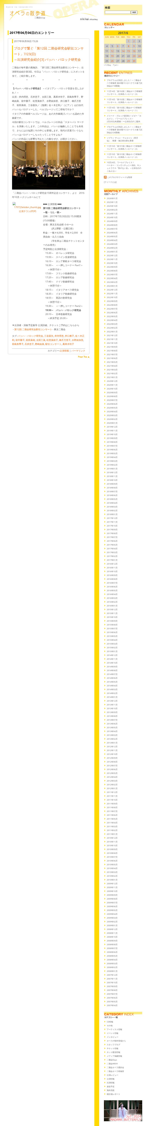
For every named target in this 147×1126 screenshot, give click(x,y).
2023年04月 (112, 278)
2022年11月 (112, 293)
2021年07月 (112, 354)
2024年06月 (112, 232)
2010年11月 (112, 841)
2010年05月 (112, 864)
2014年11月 (112, 659)
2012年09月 (112, 758)
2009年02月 (112, 921)
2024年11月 (112, 213)
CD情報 (110, 1021)
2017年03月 (112, 552)
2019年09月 (112, 438)
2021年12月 (112, 335)
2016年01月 (112, 605)
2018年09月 (112, 483)
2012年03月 (112, 780)
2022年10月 (112, 297)
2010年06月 (112, 860)
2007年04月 (112, 1005)
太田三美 (40, 340)
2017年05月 (112, 544)
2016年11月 (112, 567)
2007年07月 (112, 994)
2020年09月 (112, 392)
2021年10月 (112, 343)
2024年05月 (112, 236)
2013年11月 (112, 704)
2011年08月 (112, 807)
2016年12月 (112, 563)
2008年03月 (112, 963)
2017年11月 (112, 522)
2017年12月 (112, 518)
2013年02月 (112, 739)
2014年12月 (112, 655)
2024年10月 (112, 217)
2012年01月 (112, 788)
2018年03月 (112, 506)
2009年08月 (112, 898)
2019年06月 (112, 449)
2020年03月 (112, 415)
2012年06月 (112, 769)
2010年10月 (112, 845)
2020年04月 (112, 411)
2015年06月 (112, 632)
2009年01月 (112, 925)
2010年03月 (112, 872)
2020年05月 (112, 407)
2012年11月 (112, 750)
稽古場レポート (113, 1094)
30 (134, 61)
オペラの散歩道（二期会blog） (52, 18)
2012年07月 (112, 765)
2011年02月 (112, 830)
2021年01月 (112, 377)
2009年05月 (112, 910)
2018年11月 (112, 476)
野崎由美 (39, 344)
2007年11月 (112, 978)
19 (112, 56)
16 (134, 51)
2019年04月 (112, 457)
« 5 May (107, 65)
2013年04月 (112, 731)
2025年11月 (112, 202)
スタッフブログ (113, 1044)
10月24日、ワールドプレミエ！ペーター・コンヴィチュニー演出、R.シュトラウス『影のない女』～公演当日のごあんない (124, 166)
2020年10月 (112, 388)
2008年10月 (112, 936)
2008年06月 (112, 952)
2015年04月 (112, 640)
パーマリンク (78, 350)
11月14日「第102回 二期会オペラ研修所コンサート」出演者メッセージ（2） (124, 101)
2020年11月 (112, 385)
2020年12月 (112, 381)
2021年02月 (112, 373)
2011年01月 (112, 834)
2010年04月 (112, 868)
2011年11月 (112, 796)
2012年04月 (112, 777)
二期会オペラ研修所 (115, 1071)
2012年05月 (112, 773)
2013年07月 (112, 720)
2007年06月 (112, 997)
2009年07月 (112, 902)
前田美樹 (30, 340)
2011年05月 (112, 818)
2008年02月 (112, 967)
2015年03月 (112, 643)
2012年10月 (112, 754)
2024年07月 (112, 228)
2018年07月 (112, 491)
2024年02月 (112, 247)
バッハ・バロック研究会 (30, 335)
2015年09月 (112, 621)
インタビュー (112, 1037)
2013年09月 (112, 712)
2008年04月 (112, 959)
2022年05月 (112, 316)
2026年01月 (112, 198)
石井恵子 (29, 344)
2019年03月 (112, 461)
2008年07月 (112, 948)
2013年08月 (112, 716)
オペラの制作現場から (116, 1040)
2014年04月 (112, 685)
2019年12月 (112, 426)
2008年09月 (112, 940)
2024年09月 (112, 221)
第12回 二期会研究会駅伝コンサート (33, 329)
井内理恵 (59, 335)
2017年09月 (112, 529)
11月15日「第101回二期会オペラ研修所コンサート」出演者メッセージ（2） (124, 155)
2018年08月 (112, 487)
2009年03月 (112, 917)
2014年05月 (112, 681)
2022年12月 (112, 289)
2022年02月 (112, 327)
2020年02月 (112, 419)
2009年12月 (112, 883)
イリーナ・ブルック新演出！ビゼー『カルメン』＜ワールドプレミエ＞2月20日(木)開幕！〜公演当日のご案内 (124, 118)
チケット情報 (112, 1048)
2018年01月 (112, 514)
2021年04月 (112, 365)
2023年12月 (112, 255)
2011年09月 (112, 803)
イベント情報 (112, 1033)
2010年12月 (112, 838)
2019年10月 (112, 434)
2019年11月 (112, 430)
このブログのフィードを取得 (119, 177)
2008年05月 (112, 956)
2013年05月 (112, 727)
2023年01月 (112, 286)
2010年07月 (112, 857)
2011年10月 (112, 799)
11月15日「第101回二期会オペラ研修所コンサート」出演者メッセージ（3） (124, 147)
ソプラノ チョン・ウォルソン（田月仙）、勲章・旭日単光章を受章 (122, 139)
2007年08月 (112, 990)
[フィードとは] (110, 182)
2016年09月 (112, 575)
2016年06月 (112, 586)
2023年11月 (112, 259)
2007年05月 (112, 1001)
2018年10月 (112, 480)
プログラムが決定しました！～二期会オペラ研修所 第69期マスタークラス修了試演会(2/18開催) (124, 83)
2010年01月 (112, 879)
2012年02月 (112, 784)
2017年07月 (112, 537)
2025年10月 (112, 206)
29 (128, 61)
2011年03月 (112, 826)
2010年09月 (112, 849)
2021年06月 (112, 358)
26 (112, 61)
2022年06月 (112, 312)
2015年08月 (112, 624)
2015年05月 (112, 636)
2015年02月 (112, 647)
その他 (110, 1025)
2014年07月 (112, 674)
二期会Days (112, 1059)
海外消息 (110, 1090)
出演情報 (110, 1082)
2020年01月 (112, 423)
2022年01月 (112, 331)
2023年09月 (112, 267)
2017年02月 (112, 556)
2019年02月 (112, 464)
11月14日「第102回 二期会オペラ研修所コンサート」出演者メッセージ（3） (124, 92)
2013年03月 (112, 735)
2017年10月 (112, 525)
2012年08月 (112, 761)
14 (123, 51)
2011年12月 (112, 792)
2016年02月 (112, 601)
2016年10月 (112, 571)
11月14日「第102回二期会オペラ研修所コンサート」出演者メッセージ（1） (124, 109)
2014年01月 (112, 697)
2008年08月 (112, 944)
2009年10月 (112, 891)
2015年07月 (112, 628)
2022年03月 (112, 324)
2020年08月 (112, 396)
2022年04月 (112, 320)
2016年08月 (112, 579)
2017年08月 (112, 533)
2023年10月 (112, 263)
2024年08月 (112, 225)
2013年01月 (112, 742)
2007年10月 (112, 982)
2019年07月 (112, 445)
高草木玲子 (68, 344)
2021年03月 (112, 369)
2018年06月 (112, 495)
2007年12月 (112, 975)
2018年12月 (112, 472)
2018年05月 (112, 499)
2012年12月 (112, 746)
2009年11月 (112, 887)
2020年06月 (112, 404)
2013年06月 (112, 723)
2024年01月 (112, 251)
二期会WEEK (112, 1063)
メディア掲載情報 (114, 1056)
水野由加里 (77, 340)
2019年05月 (112, 453)
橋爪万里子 (65, 340)
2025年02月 (112, 209)
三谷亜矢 (48, 335)
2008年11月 (112, 933)
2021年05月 (112, 362)
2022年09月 (112, 301)
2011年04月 (112, 822)
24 (139, 56)
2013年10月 (112, 708)
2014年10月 (112, 662)
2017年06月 (112, 541)
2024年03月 (112, 244)
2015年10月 (112, 617)
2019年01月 (112, 468)
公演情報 (64, 350)
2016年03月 (112, 598)
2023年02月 (112, 282)
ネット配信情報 (113, 1052)
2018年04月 (112, 503)
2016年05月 (112, 590)
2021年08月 (112, 350)
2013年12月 (112, 700)
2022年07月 (112, 308)
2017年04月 (112, 548)
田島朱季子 (18, 344)
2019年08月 (112, 442)
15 (128, 51)
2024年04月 (112, 240)
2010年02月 (112, 876)
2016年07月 (112, 582)
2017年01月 (112, 560)
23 (134, 56)
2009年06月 (112, 906)
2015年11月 (112, 613)
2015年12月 (112, 609)
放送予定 (110, 1086)
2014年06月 (112, 678)
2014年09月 (112, 666)
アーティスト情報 (114, 1029)
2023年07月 (112, 274)
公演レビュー (112, 1075)
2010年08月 (112, 853)
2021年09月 (112, 346)
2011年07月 (112, 811)
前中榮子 (20, 340)
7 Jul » (115, 65)
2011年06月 (112, 815)
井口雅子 (69, 335)
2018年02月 (112, 510)
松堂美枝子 (52, 340)
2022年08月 (112, 305)
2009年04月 (112, 914)
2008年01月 (112, 971)
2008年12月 (112, 929)
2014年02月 (112, 693)
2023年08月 (112, 270)
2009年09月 (112, 895)
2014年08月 (112, 670)
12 (112, 51)
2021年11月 (112, 339)
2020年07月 (112, 400)
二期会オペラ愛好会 (115, 1067)
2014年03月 (112, 689)
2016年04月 (112, 594)
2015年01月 (112, 651)
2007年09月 (112, 986)
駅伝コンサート (53, 344)
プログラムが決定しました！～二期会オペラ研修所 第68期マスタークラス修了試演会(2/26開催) (124, 129)
